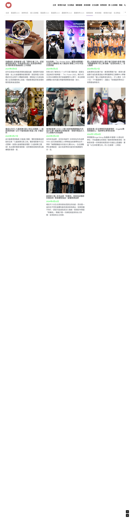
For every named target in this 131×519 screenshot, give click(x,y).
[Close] (88, 250)
